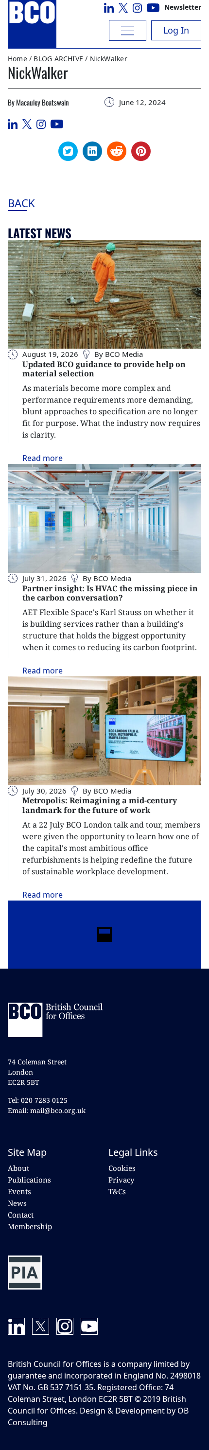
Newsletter (182, 7)
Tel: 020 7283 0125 (38, 1100)
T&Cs (117, 1191)
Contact (21, 1215)
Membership (30, 1226)
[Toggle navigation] (127, 30)
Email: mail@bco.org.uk (47, 1110)
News (17, 1203)
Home (17, 58)
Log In (176, 30)
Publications (29, 1180)
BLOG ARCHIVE (58, 58)
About (18, 1168)
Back (46, 202)
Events (19, 1191)
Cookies (122, 1168)
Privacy (121, 1180)
